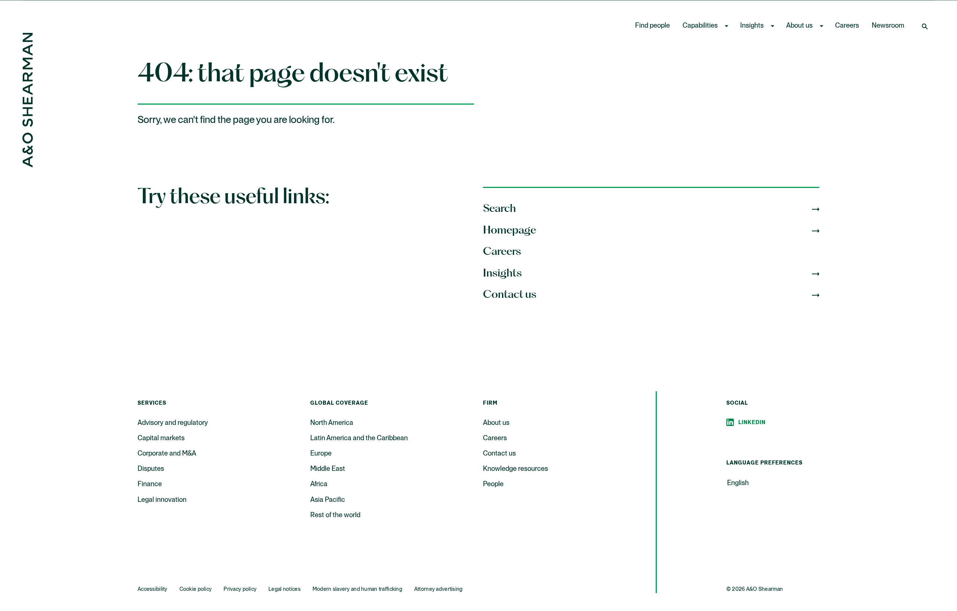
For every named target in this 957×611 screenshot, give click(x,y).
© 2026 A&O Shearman (754, 589)
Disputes (151, 469)
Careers (847, 26)
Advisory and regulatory (173, 423)
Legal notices (284, 589)
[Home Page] (27, 165)
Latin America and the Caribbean (359, 438)
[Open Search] (926, 26)
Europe (321, 454)
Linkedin (752, 422)
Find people (652, 26)
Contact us (499, 454)
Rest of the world (335, 515)
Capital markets (161, 438)
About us (799, 26)
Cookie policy (195, 589)
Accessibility (152, 589)
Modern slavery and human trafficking (357, 589)
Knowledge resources (515, 469)
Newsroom (888, 26)
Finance (150, 484)
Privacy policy (240, 589)
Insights (752, 26)
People (493, 484)
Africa (318, 484)
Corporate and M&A (167, 454)
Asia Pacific (327, 500)
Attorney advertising (438, 589)
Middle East (327, 469)
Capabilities (700, 26)
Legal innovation (162, 500)
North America (331, 423)
